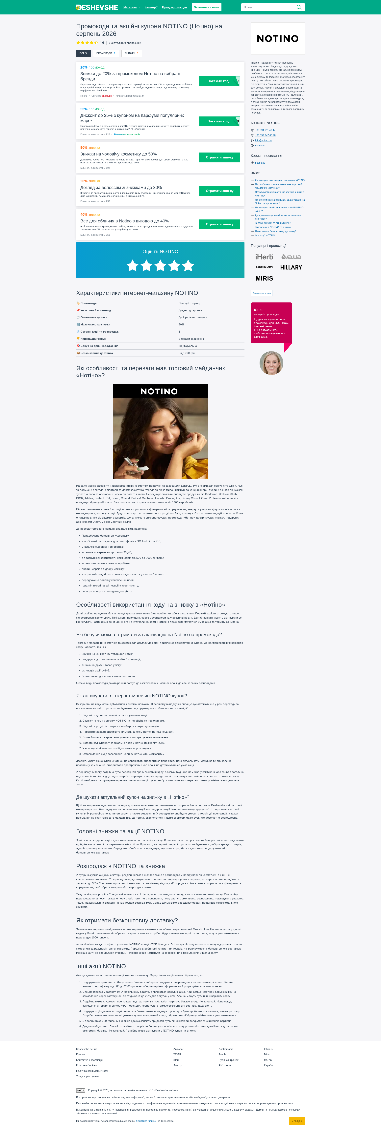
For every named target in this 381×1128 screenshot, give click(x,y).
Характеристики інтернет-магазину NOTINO (280, 180)
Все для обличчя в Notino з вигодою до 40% (124, 220)
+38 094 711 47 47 (265, 130)
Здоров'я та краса (262, 293)
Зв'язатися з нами (206, 7)
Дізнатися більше (146, 1121)
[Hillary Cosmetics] (291, 267)
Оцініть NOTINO (160, 251)
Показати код (218, 81)
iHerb (176, 1059)
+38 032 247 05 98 (265, 135)
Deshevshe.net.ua (86, 1049)
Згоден (297, 1120)
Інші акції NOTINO (265, 235)
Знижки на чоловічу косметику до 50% (118, 154)
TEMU (177, 1054)
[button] (131, 7)
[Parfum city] (264, 267)
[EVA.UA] (291, 256)
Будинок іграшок (229, 1059)
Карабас (269, 1065)
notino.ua (260, 145)
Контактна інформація (89, 1059)
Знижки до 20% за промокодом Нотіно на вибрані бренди (130, 76)
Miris (267, 1054)
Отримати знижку (220, 157)
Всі (82, 53)
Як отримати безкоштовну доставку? (275, 231)
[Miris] (264, 278)
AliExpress (225, 1065)
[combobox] (273, 7)
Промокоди (104, 53)
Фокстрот (179, 1065)
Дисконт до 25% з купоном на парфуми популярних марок (132, 118)
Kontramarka (226, 1049)
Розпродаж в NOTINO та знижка (273, 227)
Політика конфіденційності (92, 1070)
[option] (132, 265)
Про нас (81, 1054)
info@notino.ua (263, 140)
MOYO (268, 1059)
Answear (178, 1049)
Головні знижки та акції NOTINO (273, 223)
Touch (222, 1054)
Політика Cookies (86, 1065)
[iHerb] (264, 256)
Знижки (130, 53)
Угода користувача (87, 1076)
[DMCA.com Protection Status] (80, 1090)
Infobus (268, 1049)
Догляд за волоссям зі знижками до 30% (121, 187)
